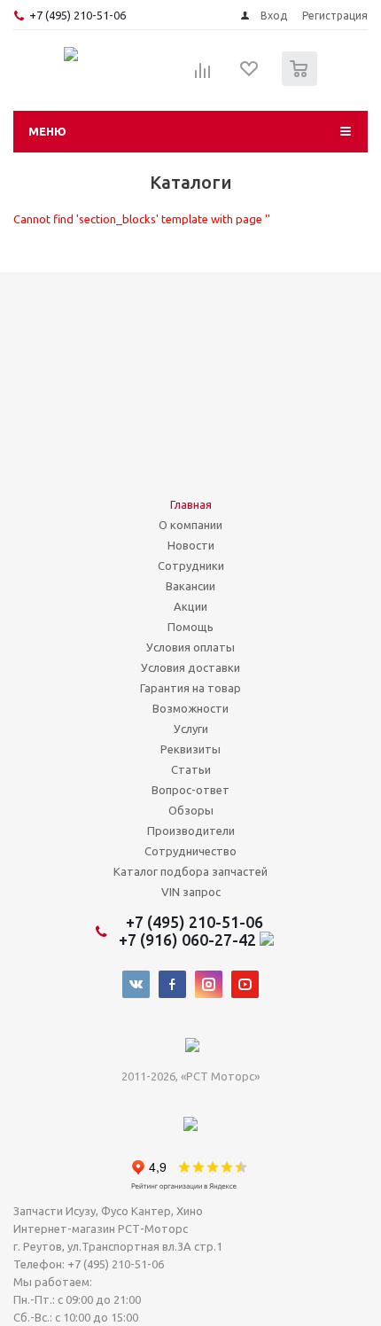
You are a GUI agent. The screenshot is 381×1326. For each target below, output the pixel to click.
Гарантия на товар (190, 688)
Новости (190, 545)
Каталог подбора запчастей (190, 871)
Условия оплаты (190, 647)
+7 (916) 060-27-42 (189, 939)
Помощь (190, 626)
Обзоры (191, 810)
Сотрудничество (190, 851)
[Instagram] (208, 984)
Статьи (191, 769)
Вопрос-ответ (190, 790)
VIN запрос (191, 891)
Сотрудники (191, 565)
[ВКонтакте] (136, 984)
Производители (191, 830)
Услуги (191, 728)
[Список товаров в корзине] (301, 82)
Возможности (190, 708)
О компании (190, 525)
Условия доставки (190, 667)
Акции (190, 606)
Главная (191, 504)
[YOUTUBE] (245, 984)
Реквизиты (190, 749)
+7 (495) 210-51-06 (78, 15)
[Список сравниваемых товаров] (203, 76)
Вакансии (190, 586)
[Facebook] (172, 984)
